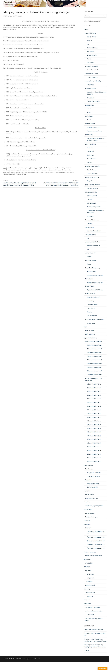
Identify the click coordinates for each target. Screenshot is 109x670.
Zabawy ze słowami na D (94, 356)
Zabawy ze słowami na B (94, 349)
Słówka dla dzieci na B (94, 388)
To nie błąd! (88, 581)
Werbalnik (87, 600)
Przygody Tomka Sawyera (95, 282)
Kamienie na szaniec (93, 70)
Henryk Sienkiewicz (91, 192)
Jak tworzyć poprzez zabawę (94, 611)
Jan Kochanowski (90, 234)
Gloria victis (90, 155)
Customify (37, 658)
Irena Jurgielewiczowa (92, 220)
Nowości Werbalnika (91, 498)
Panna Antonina (91, 159)
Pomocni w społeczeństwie (93, 555)
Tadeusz (89, 162)
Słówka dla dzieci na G (94, 406)
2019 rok (86, 650)
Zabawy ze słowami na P (94, 371)
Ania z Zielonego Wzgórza (95, 275)
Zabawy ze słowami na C (94, 352)
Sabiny (99, 21)
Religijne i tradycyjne (91, 517)
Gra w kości (90, 614)
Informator (87, 491)
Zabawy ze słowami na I (94, 367)
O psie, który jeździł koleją (95, 290)
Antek (88, 112)
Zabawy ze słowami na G (94, 360)
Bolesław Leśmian (90, 88)
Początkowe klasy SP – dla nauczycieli (93, 379)
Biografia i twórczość (93, 127)
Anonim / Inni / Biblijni (91, 73)
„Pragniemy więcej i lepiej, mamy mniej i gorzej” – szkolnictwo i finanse (95, 640)
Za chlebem (90, 216)
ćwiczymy (90, 596)
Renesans (88, 480)
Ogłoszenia (87, 559)
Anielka (89, 109)
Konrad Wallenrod (92, 48)
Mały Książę (90, 84)
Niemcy (89, 264)
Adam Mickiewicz (90, 33)
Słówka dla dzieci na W (94, 454)
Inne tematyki (88, 509)
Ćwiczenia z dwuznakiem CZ (95, 541)
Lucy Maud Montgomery (92, 268)
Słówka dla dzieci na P (94, 432)
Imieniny (86, 21)
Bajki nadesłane (90, 334)
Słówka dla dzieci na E (94, 399)
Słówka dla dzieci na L (93, 417)
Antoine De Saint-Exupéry (93, 81)
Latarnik (89, 199)
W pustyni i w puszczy (93, 207)
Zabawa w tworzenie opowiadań (93, 629)
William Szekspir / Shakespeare (94, 319)
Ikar (88, 249)
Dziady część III (91, 37)
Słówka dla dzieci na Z (94, 458)
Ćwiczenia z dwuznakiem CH (96, 537)
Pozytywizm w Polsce (93, 476)
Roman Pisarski (89, 286)
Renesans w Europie (93, 483)
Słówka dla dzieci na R (94, 435)
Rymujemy (87, 589)
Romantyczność (92, 55)
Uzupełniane (90, 578)
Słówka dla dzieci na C (94, 391)
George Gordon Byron (92, 177)
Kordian (89, 256)
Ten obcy (89, 223)
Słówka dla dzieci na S (94, 439)
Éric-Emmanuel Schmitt (92, 166)
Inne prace (87, 502)
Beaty (91, 21)
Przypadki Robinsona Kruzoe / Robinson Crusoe (96, 139)
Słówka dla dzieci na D (94, 395)
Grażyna (89, 40)
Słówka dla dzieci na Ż (94, 461)
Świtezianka (90, 62)
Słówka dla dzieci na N (94, 424)
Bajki (85, 327)
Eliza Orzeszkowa (90, 144)
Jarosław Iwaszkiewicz (92, 242)
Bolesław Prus (89, 105)
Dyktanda (88, 570)
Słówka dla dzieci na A (94, 384)
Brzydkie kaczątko (92, 188)
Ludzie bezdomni (92, 304)
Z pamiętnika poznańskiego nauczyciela (95, 211)
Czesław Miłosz (90, 123)
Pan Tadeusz (91, 51)
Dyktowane (90, 574)
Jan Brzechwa (89, 227)
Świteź (89, 59)
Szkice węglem (91, 203)
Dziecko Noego (91, 170)
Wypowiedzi (87, 603)
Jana (94, 21)
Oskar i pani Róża (92, 173)
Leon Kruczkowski (90, 260)
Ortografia (87, 567)
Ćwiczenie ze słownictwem (93, 341)
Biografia (89, 181)
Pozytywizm (89, 469)
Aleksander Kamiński (91, 66)
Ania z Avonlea (91, 271)
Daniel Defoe (89, 134)
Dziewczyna (90, 98)
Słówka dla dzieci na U (94, 450)
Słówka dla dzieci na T (94, 447)
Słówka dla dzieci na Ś (94, 443)
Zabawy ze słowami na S (94, 374)
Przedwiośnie (91, 308)
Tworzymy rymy (90, 592)
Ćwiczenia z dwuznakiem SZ (95, 548)
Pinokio (89, 120)
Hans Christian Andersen (92, 184)
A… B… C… (90, 148)
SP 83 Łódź (88, 563)
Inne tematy (90, 301)
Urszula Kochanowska (93, 101)
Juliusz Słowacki (90, 253)
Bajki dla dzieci (89, 330)
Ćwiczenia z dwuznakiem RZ (95, 544)
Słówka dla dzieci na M (94, 421)
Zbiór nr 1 (88, 528)
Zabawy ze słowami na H (94, 363)
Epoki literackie (88, 465)
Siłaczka (89, 312)
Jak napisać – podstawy (92, 607)
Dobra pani (90, 151)
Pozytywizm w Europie (94, 472)
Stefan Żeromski (90, 293)
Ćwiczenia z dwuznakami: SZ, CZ (96, 532)
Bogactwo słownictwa (90, 338)
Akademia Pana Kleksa (94, 231)
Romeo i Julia (91, 323)
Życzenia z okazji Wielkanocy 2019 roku (94, 634)
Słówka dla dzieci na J (93, 410)
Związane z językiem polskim (94, 506)
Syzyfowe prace (92, 315)
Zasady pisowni (90, 585)
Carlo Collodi (89, 116)
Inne (88, 44)
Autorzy (86, 29)
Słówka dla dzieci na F (93, 402)
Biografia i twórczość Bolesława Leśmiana (96, 93)
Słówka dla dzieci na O (94, 428)
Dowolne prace (89, 513)
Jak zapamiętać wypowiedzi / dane (94, 619)
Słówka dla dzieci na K (94, 413)
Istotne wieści (18, 16)
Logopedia (87, 524)
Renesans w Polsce (92, 487)
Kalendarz (87, 520)
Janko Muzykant (92, 196)
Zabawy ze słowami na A (94, 345)
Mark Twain (88, 279)
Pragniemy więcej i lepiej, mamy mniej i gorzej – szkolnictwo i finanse (95, 646)
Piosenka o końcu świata (94, 131)
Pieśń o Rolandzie (92, 77)
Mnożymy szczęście (90, 552)
